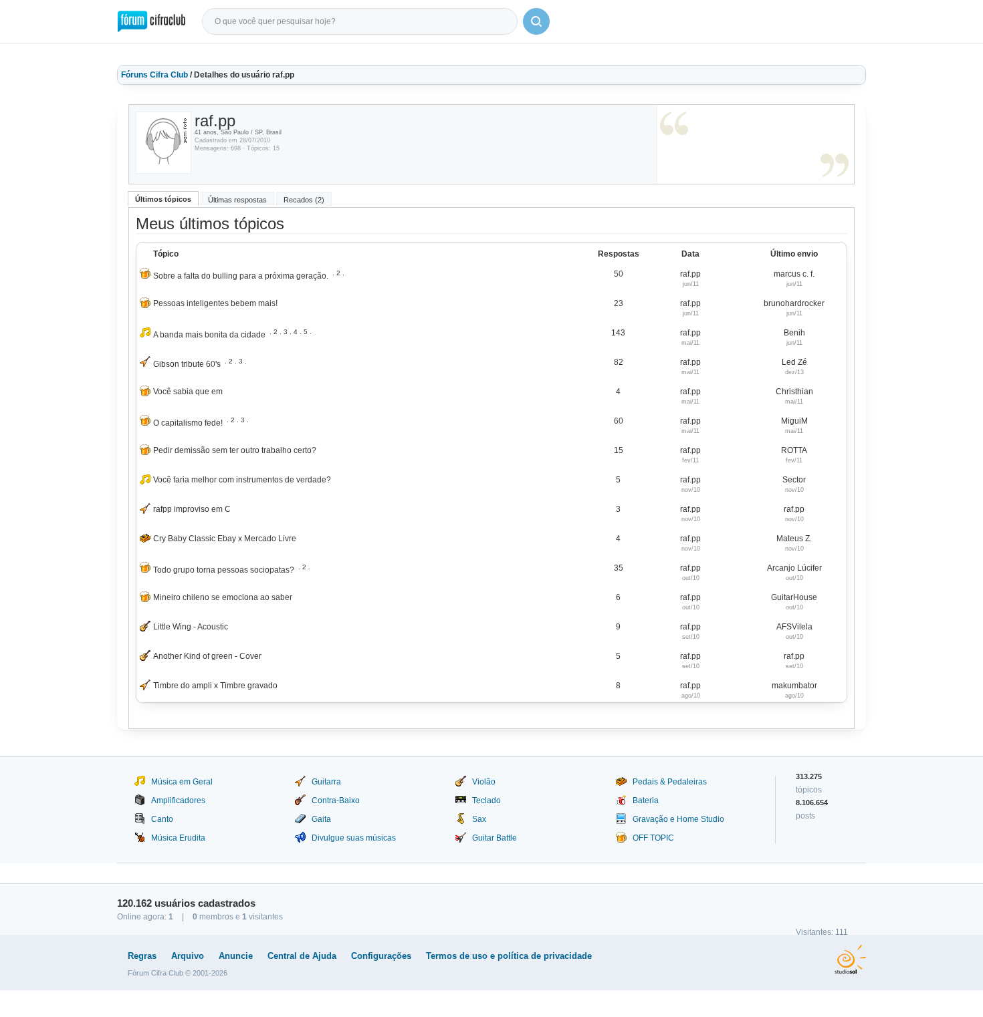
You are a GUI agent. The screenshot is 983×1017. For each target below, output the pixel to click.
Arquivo (187, 956)
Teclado (486, 800)
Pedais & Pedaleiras (670, 781)
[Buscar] (536, 21)
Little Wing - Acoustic (190, 626)
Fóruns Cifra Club (154, 75)
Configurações (381, 956)
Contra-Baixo (336, 800)
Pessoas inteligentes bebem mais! (215, 303)
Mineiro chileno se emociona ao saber (222, 597)
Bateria (646, 800)
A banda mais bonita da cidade (209, 334)
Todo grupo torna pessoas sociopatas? (223, 570)
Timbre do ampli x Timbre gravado (215, 685)
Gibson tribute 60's (187, 364)
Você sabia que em (188, 391)
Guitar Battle (494, 838)
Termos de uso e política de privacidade (509, 956)
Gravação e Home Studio (678, 819)
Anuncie (236, 956)
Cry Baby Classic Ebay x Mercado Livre (224, 538)
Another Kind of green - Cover (207, 656)
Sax (479, 819)
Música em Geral (182, 781)
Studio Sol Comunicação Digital (850, 959)
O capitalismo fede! (188, 423)
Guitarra (326, 781)
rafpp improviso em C (192, 509)
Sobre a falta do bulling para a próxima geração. (240, 276)
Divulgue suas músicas (354, 838)
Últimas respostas (237, 200)
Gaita (321, 819)
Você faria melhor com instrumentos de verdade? (242, 479)
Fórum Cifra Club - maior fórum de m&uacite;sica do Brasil (151, 21)
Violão (484, 781)
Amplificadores (178, 800)
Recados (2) (304, 200)
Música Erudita (178, 838)
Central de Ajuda (301, 956)
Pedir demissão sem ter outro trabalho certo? (234, 450)
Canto (162, 819)
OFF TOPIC (653, 838)
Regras (142, 956)
